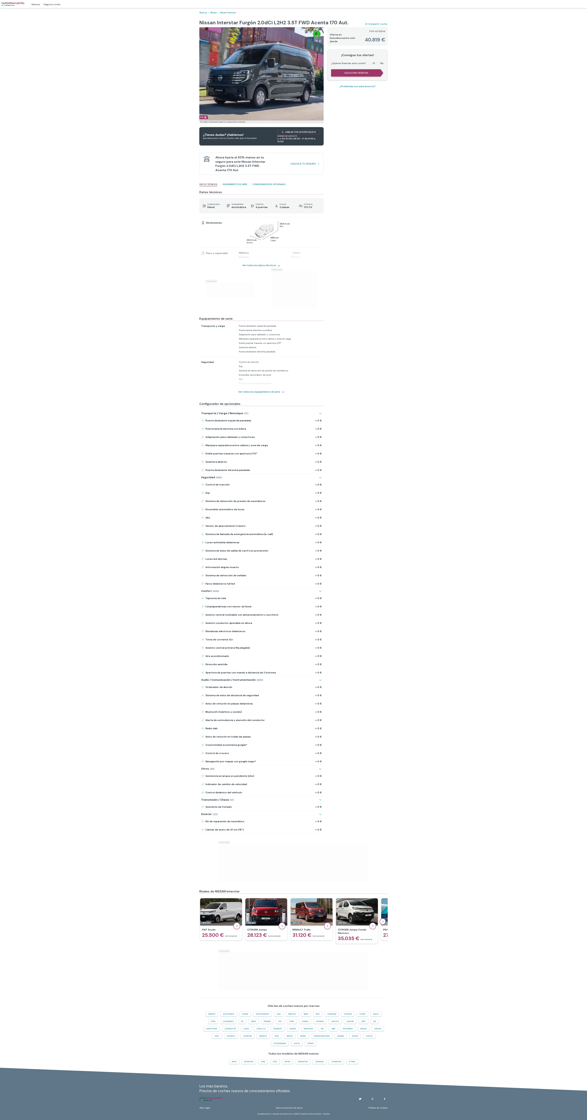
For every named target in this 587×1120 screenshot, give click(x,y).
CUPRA (362, 1014)
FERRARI (267, 1021)
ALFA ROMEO (228, 1014)
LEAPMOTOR (230, 1028)
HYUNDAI (320, 1021)
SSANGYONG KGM (322, 1036)
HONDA (305, 1021)
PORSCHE (247, 1036)
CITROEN (348, 1014)
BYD (318, 1014)
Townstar (336, 1061)
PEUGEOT (231, 1036)
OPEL (216, 1036)
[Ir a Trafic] (311, 919)
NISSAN (363, 1028)
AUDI (279, 1014)
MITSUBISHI (348, 1028)
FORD (291, 1021)
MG (322, 1028)
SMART (303, 1036)
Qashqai (319, 1061)
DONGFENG (228, 1021)
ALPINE (245, 1014)
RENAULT (263, 1036)
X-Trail (352, 1061)
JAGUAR (350, 1021)
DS (242, 1021)
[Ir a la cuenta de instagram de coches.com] (372, 1099)
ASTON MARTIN (262, 1014)
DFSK (213, 1021)
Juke (263, 1061)
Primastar (303, 1061)
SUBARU (340, 1036)
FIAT (280, 1021)
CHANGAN (331, 1014)
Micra (287, 1061)
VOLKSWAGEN (279, 1043)
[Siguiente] (383, 921)
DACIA (376, 1014)
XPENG (311, 1043)
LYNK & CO (261, 1028)
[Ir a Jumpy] (266, 919)
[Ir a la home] (13, 4)
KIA (374, 1021)
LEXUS (246, 1028)
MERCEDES (308, 1028)
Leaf (275, 1061)
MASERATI (277, 1028)
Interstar (248, 1061)
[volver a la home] (210, 1099)
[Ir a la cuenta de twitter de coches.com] (360, 1099)
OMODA (377, 1028)
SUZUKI (355, 1036)
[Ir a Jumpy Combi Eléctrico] (357, 921)
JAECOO (335, 1021)
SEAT (277, 1036)
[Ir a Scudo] (221, 919)
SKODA (290, 1036)
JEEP (363, 1021)
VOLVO (297, 1043)
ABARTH (211, 1014)
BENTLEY (292, 1014)
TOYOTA (369, 1036)
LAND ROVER (211, 1028)
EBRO (253, 1021)
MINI (333, 1028)
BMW (306, 1014)
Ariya (234, 1061)
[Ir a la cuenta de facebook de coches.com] (385, 1099)
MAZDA (293, 1028)
